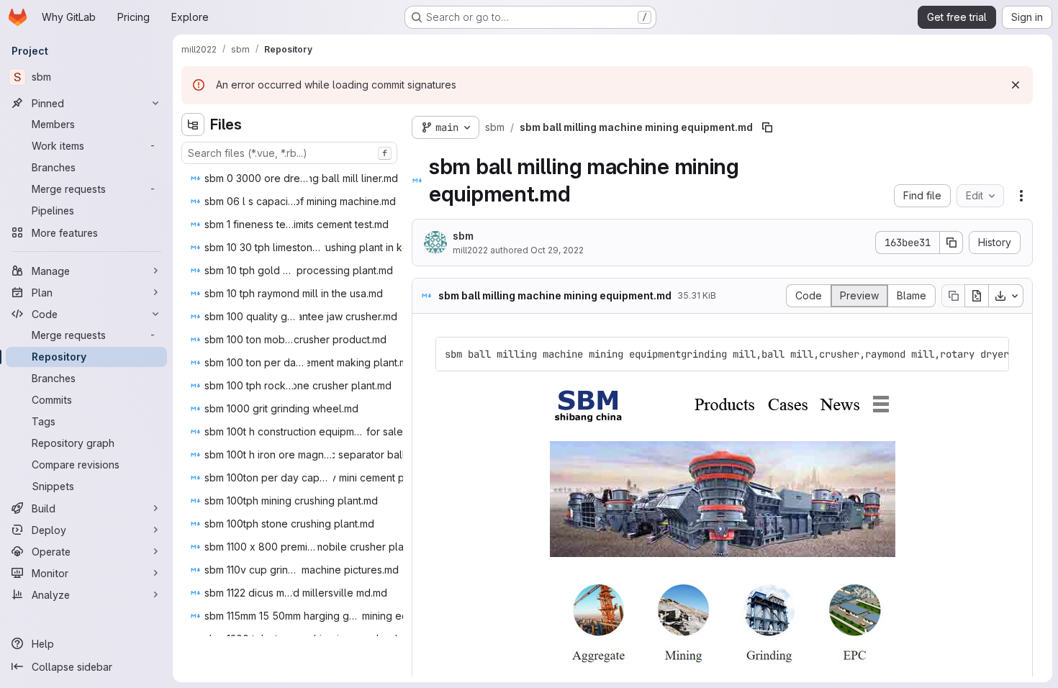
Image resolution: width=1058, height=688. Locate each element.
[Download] (1006, 295)
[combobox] (289, 153)
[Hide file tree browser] (192, 124)
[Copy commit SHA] (951, 242)
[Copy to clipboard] (991, 354)
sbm (463, 236)
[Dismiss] (1015, 85)
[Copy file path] (767, 127)
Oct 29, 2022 (557, 250)
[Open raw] (976, 295)
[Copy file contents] (952, 295)
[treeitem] (298, 178)
